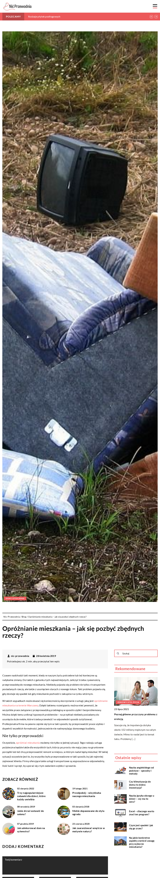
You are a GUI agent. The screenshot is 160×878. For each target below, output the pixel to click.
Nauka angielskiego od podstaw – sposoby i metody (141, 770)
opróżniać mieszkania (28, 742)
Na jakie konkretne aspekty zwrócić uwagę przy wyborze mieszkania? (141, 842)
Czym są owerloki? (38, 16)
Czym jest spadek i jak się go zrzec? (141, 827)
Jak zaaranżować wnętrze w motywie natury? (88, 829)
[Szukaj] (118, 653)
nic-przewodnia (20, 656)
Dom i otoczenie (15, 598)
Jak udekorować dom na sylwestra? (31, 829)
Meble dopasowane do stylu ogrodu (88, 812)
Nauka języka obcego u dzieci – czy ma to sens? (141, 798)
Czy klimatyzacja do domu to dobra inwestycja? (140, 784)
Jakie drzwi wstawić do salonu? (30, 812)
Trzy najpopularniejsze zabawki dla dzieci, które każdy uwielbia (31, 796)
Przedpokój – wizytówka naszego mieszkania (86, 794)
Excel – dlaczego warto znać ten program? (141, 813)
